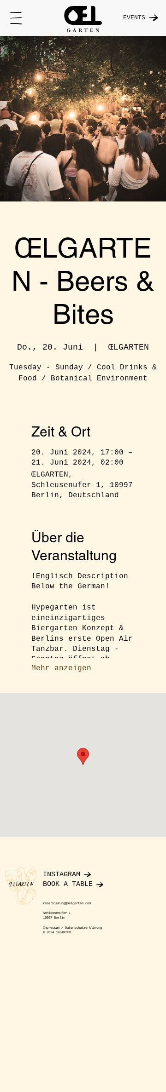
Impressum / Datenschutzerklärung (72, 928)
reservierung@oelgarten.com (67, 903)
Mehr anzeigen (61, 668)
